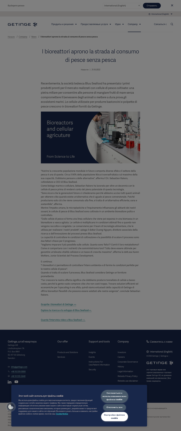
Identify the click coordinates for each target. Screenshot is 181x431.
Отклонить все (114, 407)
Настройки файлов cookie (114, 416)
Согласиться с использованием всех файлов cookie (115, 396)
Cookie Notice (62, 414)
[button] (10, 406)
